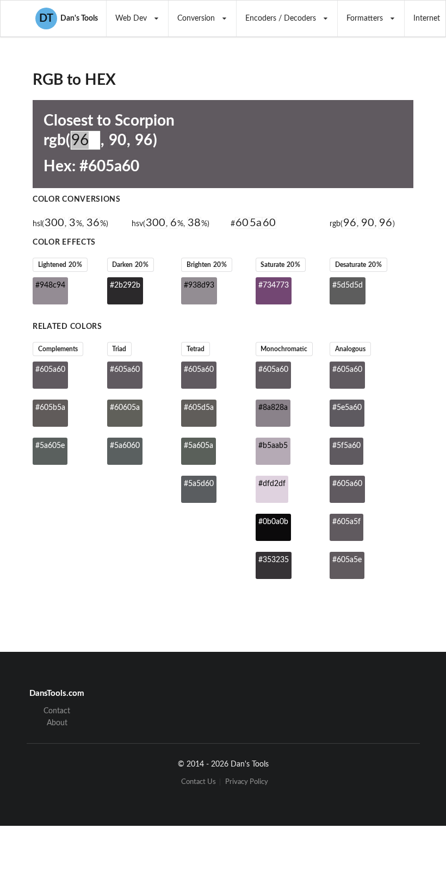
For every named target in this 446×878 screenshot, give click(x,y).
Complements (58, 349)
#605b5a (50, 408)
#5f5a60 (346, 446)
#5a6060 (125, 446)
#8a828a (273, 408)
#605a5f (346, 522)
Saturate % (280, 264)
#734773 (273, 285)
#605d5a (199, 408)
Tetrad (196, 349)
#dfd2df (272, 484)
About (57, 723)
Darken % (130, 264)
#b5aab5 (273, 446)
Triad (119, 349)
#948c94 (50, 285)
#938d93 (199, 285)
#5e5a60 (347, 408)
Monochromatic (284, 349)
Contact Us (198, 782)
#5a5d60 (199, 484)
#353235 (273, 560)
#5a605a (198, 446)
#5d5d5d (347, 285)
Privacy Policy (246, 782)
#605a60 (50, 369)
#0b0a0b (273, 522)
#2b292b (125, 285)
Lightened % (60, 264)
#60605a (125, 408)
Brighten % (207, 264)
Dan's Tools (68, 18)
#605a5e (347, 560)
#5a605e (50, 446)
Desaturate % (358, 264)
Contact (57, 711)
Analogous (350, 349)
